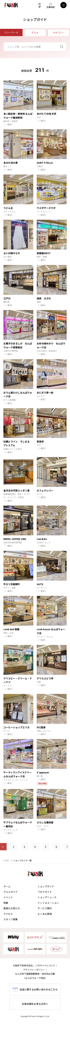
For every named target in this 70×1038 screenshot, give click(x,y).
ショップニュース (47, 897)
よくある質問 (45, 914)
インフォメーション (48, 903)
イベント (8, 897)
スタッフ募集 (10, 919)
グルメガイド (10, 891)
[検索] (61, 46)
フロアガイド (45, 891)
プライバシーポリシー (34, 969)
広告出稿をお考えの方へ (35, 1003)
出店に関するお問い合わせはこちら (39, 989)
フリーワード (11, 32)
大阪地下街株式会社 (23, 965)
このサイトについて (45, 965)
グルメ (35, 32)
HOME (6, 860)
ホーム (7, 886)
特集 (5, 903)
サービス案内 (45, 908)
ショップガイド (46, 886)
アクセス (8, 914)
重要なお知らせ (11, 908)
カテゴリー (59, 32)
